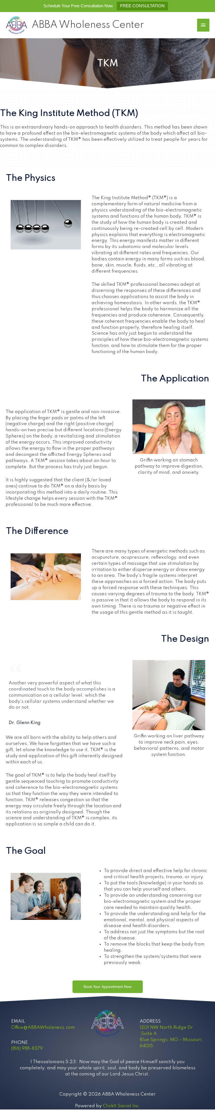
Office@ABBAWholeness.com (43, 1027)
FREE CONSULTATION (142, 5)
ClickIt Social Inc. (121, 1106)
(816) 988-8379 (27, 1048)
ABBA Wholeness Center (88, 25)
